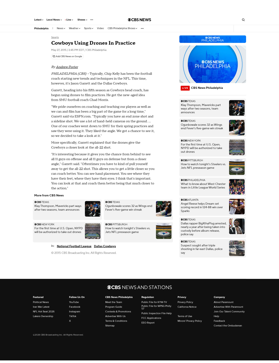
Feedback (219, 321)
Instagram (74, 311)
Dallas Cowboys (105, 246)
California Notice (187, 307)
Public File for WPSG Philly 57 (156, 307)
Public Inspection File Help (156, 313)
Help (216, 316)
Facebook (74, 307)
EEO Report (148, 322)
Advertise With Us (115, 316)
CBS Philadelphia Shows (122, 28)
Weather (74, 28)
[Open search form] (243, 19)
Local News (53, 19)
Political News (41, 302)
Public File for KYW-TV (154, 302)
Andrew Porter (67, 67)
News (60, 28)
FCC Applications (151, 318)
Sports (88, 28)
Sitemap (109, 325)
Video (100, 28)
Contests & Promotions (118, 311)
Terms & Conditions (116, 321)
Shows (82, 19)
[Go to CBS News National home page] (139, 19)
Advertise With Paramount (228, 307)
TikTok (72, 316)
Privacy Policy (185, 302)
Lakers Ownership (43, 316)
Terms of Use (185, 316)
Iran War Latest (41, 307)
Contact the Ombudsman (228, 325)
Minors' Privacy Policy (190, 321)
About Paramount (223, 302)
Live (69, 19)
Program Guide (113, 307)
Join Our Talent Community (229, 311)
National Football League (74, 246)
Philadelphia (41, 28)
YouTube (74, 302)
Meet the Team (113, 302)
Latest (38, 19)
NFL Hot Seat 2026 (43, 311)
